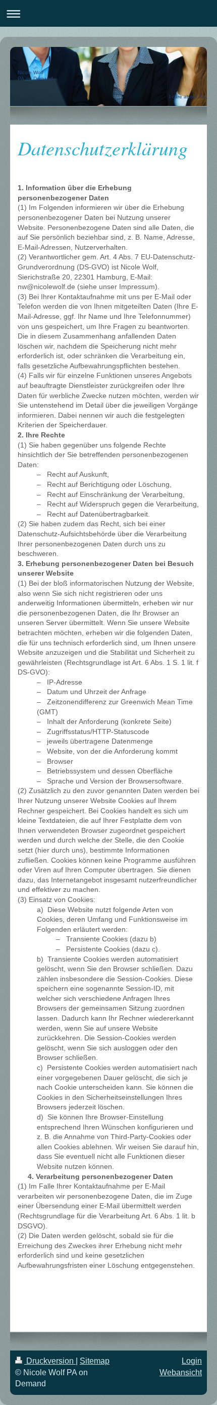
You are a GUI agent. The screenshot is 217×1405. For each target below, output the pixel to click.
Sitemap (95, 1361)
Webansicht (180, 1372)
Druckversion (50, 1361)
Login (192, 1361)
